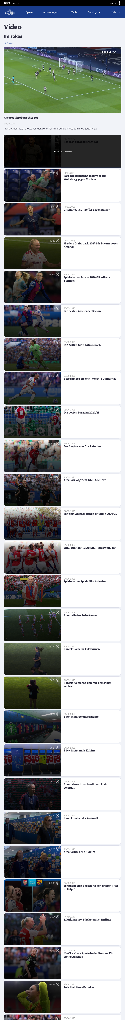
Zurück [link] (10, 43)
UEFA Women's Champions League (10, 12)
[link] (29, 12)
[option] (62, 151)
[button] (94, 12)
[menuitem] (31, 12)
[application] (62, 80)
